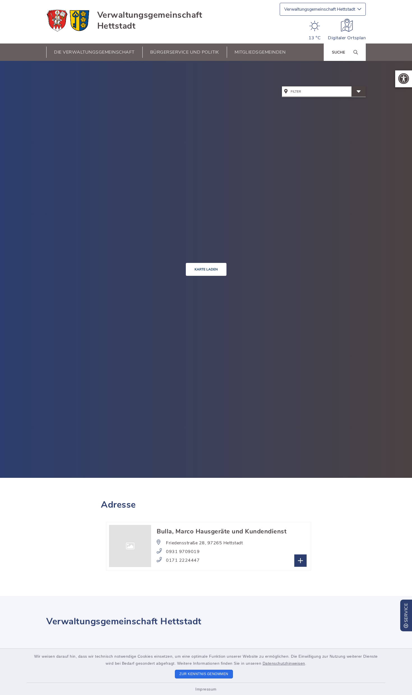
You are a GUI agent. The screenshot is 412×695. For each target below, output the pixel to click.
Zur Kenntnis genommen (203, 674)
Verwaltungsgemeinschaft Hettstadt (149, 20)
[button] (403, 78)
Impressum (206, 689)
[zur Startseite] (68, 20)
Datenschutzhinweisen (284, 663)
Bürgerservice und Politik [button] (184, 52)
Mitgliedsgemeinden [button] (260, 52)
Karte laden (206, 269)
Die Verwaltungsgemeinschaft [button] (94, 52)
